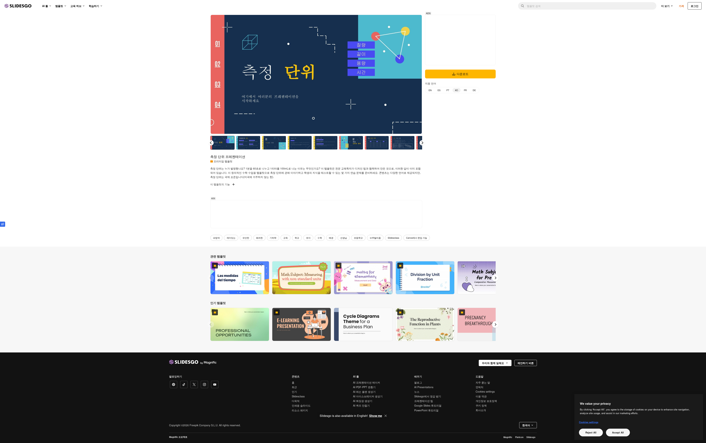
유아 (308, 237)
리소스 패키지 (300, 410)
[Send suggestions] (2, 224)
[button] (422, 142)
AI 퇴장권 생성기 (362, 400)
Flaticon (519, 437)
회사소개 (481, 410)
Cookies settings (485, 391)
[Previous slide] (210, 278)
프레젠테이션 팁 (423, 400)
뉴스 (416, 391)
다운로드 (462, 74)
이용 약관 (481, 396)
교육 (285, 237)
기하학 (273, 237)
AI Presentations (423, 387)
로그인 (694, 6)
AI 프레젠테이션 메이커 (366, 382)
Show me (375, 415)
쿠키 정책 (481, 405)
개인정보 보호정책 (486, 400)
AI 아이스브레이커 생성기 (368, 396)
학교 (297, 237)
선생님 (343, 237)
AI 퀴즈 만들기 (361, 405)
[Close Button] (385, 416)
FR (465, 90)
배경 (331, 237)
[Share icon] (415, 20)
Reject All (590, 432)
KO (456, 90)
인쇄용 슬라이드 (301, 405)
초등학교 (358, 237)
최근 (294, 387)
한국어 (526, 425)
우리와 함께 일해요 (493, 363)
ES (439, 90)
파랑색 (216, 237)
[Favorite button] (406, 20)
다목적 (295, 400)
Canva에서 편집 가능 (416, 237)
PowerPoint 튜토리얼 (426, 410)
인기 (294, 391)
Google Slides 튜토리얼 (427, 405)
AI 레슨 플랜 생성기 (364, 391)
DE (474, 90)
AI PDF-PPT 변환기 (364, 387)
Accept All (618, 432)
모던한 (246, 237)
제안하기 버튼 (526, 363)
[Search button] (522, 6)
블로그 (418, 382)
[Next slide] (416, 74)
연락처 (479, 387)
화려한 (259, 237)
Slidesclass (393, 237)
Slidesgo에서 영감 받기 (427, 396)
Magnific (507, 437)
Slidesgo (530, 437)
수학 (320, 237)
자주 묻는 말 (483, 382)
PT (447, 90)
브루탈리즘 (375, 237)
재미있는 (231, 237)
